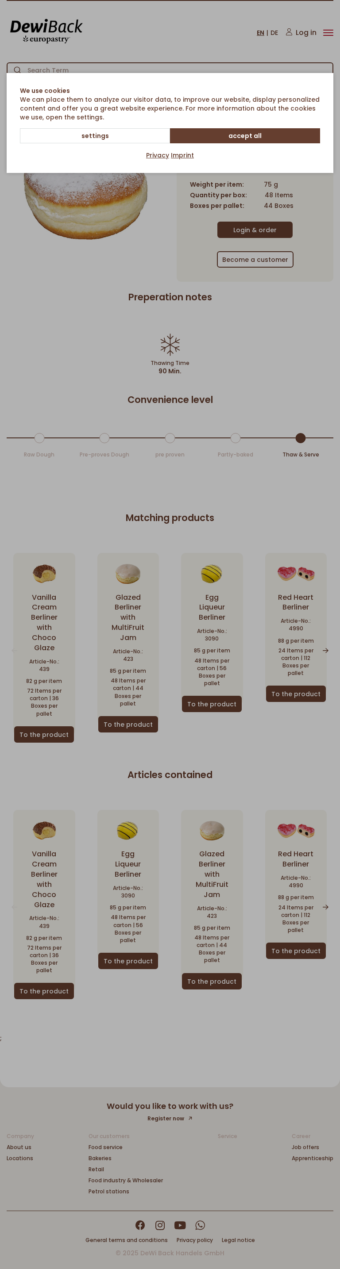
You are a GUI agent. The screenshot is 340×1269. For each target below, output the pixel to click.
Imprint (182, 155)
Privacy (157, 155)
